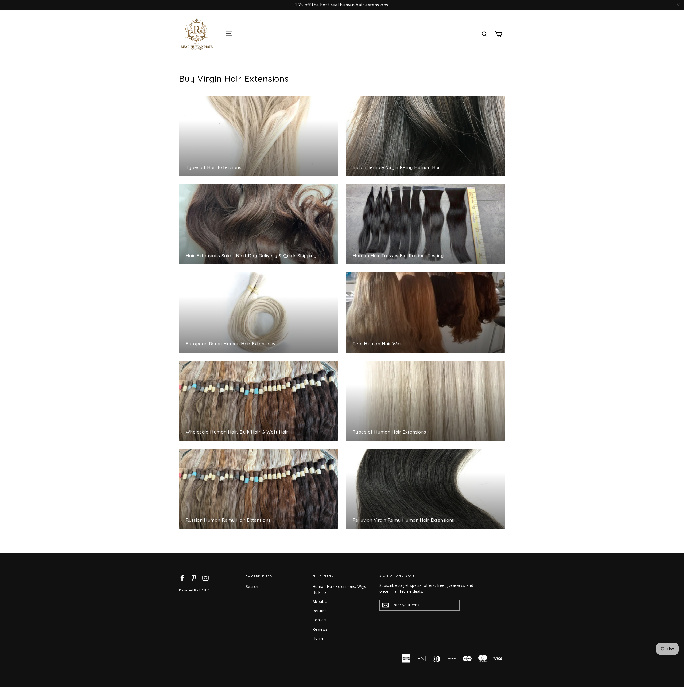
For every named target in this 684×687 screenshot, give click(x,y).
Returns (320, 610)
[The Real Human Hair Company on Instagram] (205, 577)
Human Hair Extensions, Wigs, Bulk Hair (340, 589)
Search (252, 586)
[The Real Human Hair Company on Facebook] (182, 577)
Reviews (320, 629)
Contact (320, 619)
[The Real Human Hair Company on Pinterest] (194, 577)
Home (318, 638)
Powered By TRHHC (194, 590)
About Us (321, 601)
